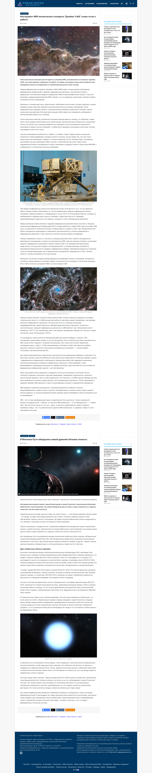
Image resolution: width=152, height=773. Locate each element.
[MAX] (78, 770)
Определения (111, 767)
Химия (103, 767)
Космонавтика (102, 3)
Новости (79, 3)
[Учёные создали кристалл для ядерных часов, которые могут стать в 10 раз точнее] (127, 29)
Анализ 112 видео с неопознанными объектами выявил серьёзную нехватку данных (110, 54)
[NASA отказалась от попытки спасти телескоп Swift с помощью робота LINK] (127, 76)
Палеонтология (61, 767)
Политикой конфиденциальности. (120, 752)
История (89, 767)
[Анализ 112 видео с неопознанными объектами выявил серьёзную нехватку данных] (127, 53)
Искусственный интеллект (45, 767)
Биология (81, 767)
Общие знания (79, 764)
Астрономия (89, 3)
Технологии (114, 3)
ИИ (122, 3)
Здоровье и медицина (121, 764)
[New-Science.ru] (31, 4)
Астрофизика (107, 764)
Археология (72, 767)
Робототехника (67, 764)
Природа (96, 767)
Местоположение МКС (93, 764)
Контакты (26, 764)
